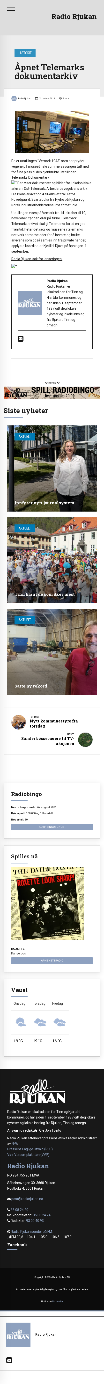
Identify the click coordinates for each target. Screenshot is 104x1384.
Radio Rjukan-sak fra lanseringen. (36, 259)
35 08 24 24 (42, 1215)
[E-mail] (20, 340)
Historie (25, 53)
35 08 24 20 (19, 1210)
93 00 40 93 (35, 1221)
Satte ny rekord (31, 686)
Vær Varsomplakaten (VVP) (28, 1155)
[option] (52, 132)
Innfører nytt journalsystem (44, 503)
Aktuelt (25, 436)
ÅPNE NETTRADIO (52, 960)
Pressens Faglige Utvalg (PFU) (30, 1149)
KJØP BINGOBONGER (52, 827)
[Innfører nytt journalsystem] (52, 468)
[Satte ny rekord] (52, 651)
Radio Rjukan (74, 16)
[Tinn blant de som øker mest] (52, 560)
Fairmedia (57, 1301)
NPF (14, 1143)
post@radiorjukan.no (27, 1199)
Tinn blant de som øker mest (45, 594)
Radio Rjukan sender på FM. (32, 1232)
